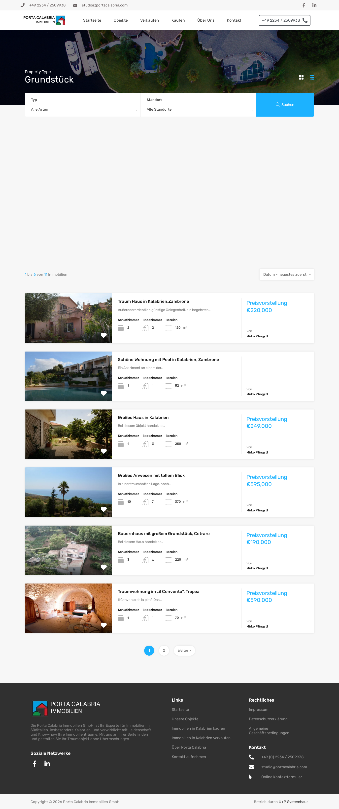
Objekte (121, 20)
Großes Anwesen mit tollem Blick (151, 475)
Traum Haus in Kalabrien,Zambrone (153, 301)
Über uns (205, 20)
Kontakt (234, 20)
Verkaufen (149, 20)
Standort (154, 100)
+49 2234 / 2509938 (281, 20)
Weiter (183, 650)
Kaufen (178, 20)
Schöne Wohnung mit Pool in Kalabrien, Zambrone (168, 359)
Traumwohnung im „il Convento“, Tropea (159, 591)
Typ (34, 100)
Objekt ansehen (68, 333)
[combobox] (82, 111)
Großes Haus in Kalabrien (143, 417)
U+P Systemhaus (293, 802)
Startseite (92, 20)
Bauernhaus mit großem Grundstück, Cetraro (164, 533)
